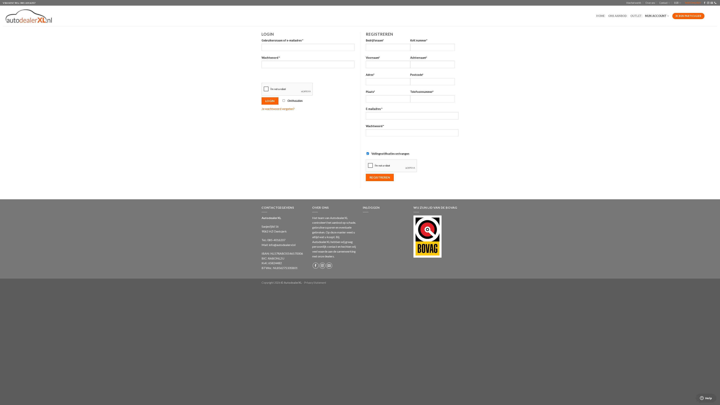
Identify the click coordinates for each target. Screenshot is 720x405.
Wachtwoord (271, 57)
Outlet (636, 15)
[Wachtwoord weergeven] (265, 74)
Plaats (370, 91)
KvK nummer (418, 40)
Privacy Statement (315, 282)
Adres (370, 74)
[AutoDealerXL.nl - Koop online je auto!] (29, 16)
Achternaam (418, 57)
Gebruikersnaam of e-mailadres (282, 40)
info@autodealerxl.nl (282, 245)
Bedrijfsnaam (375, 40)
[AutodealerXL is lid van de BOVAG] (427, 236)
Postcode (416, 74)
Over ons (650, 2)
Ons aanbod (617, 15)
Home (600, 15)
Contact (663, 2)
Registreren (380, 177)
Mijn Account (655, 15)
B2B (676, 2)
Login (270, 101)
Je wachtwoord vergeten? (278, 108)
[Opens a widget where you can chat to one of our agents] (706, 398)
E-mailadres (374, 108)
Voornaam (373, 57)
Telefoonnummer (422, 91)
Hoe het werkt (633, 2)
